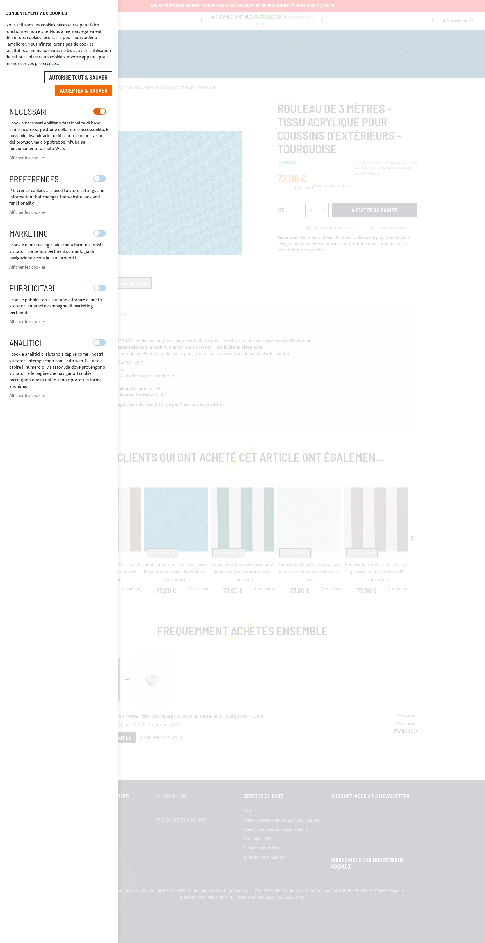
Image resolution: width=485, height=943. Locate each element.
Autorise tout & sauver (78, 77)
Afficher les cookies (27, 158)
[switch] (99, 111)
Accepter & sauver (83, 90)
